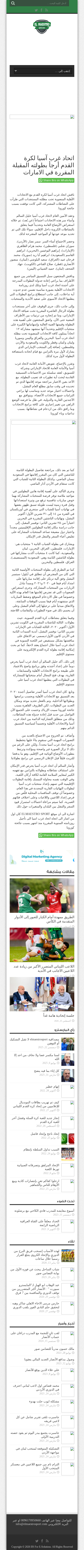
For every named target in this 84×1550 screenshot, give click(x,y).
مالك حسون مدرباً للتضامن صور (54, 1348)
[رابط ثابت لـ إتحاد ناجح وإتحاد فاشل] (67, 1144)
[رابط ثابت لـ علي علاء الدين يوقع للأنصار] (67, 1380)
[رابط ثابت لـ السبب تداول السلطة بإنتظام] (67, 1159)
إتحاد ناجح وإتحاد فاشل (45, 1133)
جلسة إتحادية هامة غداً (58, 1015)
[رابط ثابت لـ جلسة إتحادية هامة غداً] (42, 1010)
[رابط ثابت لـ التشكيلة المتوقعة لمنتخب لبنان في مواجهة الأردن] (67, 1458)
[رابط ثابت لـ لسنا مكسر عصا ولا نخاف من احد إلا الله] (67, 1065)
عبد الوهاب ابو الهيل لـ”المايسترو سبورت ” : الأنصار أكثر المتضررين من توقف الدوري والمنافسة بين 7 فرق (35, 1288)
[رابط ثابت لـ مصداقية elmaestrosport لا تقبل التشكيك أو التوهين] (67, 1049)
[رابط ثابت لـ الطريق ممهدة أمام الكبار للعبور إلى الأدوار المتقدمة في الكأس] (42, 911)
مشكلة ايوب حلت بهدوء (44, 1401)
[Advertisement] (44, 49)
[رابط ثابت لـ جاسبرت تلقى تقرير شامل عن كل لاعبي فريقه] (67, 1427)
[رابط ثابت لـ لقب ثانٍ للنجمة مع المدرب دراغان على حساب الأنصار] (67, 1343)
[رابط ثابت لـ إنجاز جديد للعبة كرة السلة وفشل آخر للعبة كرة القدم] (67, 1128)
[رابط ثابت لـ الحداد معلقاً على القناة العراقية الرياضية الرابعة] (67, 1231)
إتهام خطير (52, 1086)
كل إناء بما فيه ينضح (46, 1070)
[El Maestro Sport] (42, 31)
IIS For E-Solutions (41, 1546)
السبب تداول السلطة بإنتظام (41, 1149)
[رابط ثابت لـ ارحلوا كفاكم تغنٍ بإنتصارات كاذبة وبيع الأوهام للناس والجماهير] (67, 1191)
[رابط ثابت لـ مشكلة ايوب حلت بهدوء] (67, 1411)
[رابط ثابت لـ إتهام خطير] (67, 1096)
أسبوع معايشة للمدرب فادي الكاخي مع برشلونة (43, 1210)
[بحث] (13, 3)
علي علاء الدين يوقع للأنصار (42, 1370)
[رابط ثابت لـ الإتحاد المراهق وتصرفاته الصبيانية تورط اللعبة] (67, 1175)
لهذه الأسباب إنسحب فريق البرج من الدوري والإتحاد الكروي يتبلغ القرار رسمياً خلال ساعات (36, 1254)
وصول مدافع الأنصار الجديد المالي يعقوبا (49, 1359)
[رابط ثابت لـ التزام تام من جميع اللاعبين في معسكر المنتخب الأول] (67, 1474)
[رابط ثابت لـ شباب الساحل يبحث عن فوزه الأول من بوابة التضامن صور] (67, 1279)
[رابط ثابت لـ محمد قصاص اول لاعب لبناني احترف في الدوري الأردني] (67, 1395)
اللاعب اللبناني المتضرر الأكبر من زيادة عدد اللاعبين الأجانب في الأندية (44, 968)
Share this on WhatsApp (58, 180)
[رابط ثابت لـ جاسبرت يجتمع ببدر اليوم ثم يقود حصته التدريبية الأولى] (67, 1443)
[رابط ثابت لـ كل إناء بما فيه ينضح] (67, 1081)
